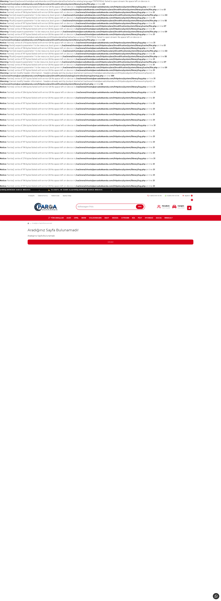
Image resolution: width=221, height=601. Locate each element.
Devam (110, 242)
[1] (189, 206)
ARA (140, 207)
